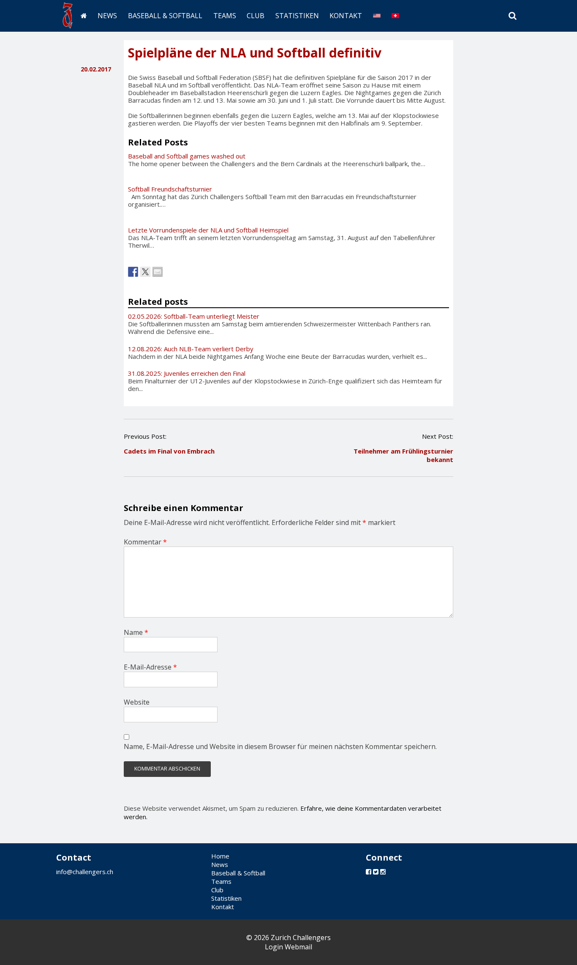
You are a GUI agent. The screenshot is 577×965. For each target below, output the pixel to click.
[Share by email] (157, 272)
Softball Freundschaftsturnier (170, 189)
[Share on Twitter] (145, 272)
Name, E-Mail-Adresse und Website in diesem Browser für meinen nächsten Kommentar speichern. (280, 746)
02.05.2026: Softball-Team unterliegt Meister (193, 316)
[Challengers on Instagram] (383, 871)
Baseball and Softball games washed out (186, 156)
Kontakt (345, 15)
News (107, 15)
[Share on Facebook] (133, 272)
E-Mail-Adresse (150, 667)
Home (220, 856)
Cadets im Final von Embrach (169, 451)
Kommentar (145, 542)
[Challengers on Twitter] (375, 871)
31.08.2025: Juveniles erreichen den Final (186, 373)
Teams (224, 15)
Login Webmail (288, 946)
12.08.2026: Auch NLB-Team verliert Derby (190, 348)
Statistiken (297, 15)
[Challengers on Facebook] (368, 871)
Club (255, 15)
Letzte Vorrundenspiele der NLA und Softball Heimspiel (208, 230)
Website (137, 702)
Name (136, 632)
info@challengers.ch (84, 871)
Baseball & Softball (165, 15)
